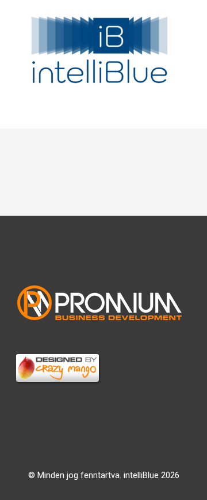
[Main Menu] (103, 114)
